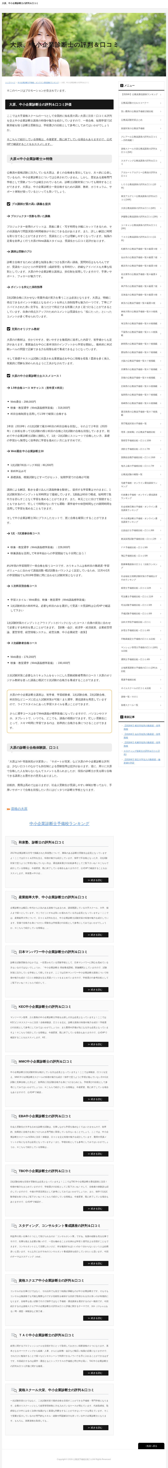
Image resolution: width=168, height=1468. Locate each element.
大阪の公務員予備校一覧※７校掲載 (138, 361)
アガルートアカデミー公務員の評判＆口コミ (139, 174)
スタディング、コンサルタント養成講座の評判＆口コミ (60, 1225)
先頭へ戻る (152, 1446)
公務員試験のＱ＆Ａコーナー (135, 103)
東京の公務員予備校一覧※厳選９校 (138, 303)
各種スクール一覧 (129, 705)
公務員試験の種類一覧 (131, 474)
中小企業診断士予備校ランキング (59, 823)
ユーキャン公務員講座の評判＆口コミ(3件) (139, 227)
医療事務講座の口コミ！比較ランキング (139, 566)
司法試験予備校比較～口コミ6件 (136, 605)
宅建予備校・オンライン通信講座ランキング (139, 485)
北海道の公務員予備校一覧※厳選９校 (139, 294)
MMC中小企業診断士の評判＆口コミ (46, 1061)
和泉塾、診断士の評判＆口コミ (42, 842)
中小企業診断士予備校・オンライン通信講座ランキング (38, 82)
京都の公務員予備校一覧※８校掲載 (138, 377)
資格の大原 (19, 809)
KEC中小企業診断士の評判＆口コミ (45, 1006)
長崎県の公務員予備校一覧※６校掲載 (139, 403)
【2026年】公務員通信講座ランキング (139, 94)
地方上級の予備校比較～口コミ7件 (137, 466)
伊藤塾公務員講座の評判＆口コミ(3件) (139, 216)
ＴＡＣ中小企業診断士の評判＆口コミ (46, 1335)
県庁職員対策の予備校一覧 (134, 423)
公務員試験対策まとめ (131, 120)
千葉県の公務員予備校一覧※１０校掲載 (139, 334)
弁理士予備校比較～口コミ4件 (135, 630)
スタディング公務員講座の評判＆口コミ (139, 162)
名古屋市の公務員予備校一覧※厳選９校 (139, 276)
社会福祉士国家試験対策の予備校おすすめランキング (139, 578)
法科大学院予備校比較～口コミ (136, 622)
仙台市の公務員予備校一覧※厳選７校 (139, 257)
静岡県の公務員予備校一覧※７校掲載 (139, 344)
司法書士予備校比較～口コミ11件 (137, 596)
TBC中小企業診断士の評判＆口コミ (45, 1171)
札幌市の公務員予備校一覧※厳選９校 (139, 249)
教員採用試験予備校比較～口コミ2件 (138, 539)
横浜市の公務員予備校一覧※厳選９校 (139, 265)
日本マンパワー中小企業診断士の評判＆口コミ (53, 952)
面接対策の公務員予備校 (133, 128)
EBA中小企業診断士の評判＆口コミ (45, 1116)
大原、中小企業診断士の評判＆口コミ (20, 3)
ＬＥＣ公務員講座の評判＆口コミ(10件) (138, 186)
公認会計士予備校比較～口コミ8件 (137, 530)
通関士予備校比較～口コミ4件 (135, 659)
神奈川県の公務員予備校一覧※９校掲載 (139, 313)
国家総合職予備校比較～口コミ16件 (138, 457)
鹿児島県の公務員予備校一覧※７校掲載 (139, 413)
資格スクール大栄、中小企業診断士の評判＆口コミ (56, 1390)
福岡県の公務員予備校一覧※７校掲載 (139, 394)
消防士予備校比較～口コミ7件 (135, 449)
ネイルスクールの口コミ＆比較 (136, 688)
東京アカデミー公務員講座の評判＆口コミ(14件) (139, 198)
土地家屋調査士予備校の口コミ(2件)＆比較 (139, 669)
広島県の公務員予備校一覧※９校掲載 (139, 386)
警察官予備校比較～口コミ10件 (136, 440)
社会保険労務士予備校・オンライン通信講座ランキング (139, 508)
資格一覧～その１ (129, 696)
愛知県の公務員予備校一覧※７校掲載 (139, 352)
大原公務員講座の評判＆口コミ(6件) (138, 208)
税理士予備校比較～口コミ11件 (136, 588)
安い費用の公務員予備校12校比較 (137, 111)
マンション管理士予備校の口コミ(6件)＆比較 (139, 649)
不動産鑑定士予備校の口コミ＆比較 (138, 639)
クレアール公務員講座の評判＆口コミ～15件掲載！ (139, 138)
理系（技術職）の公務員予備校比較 (138, 432)
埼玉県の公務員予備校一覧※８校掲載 (139, 323)
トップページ (10, 82)
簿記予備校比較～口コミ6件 (134, 556)
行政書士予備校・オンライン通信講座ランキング (139, 496)
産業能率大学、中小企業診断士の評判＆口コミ (53, 897)
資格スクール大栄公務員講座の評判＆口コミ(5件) (139, 150)
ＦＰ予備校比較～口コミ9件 (134, 547)
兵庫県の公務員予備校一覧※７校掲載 (139, 369)
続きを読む (96, 880)
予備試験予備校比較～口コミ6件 (136, 613)
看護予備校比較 (128, 679)
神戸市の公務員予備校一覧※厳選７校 (139, 286)
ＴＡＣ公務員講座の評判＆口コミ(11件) (138, 239)
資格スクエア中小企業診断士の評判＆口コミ (51, 1280)
